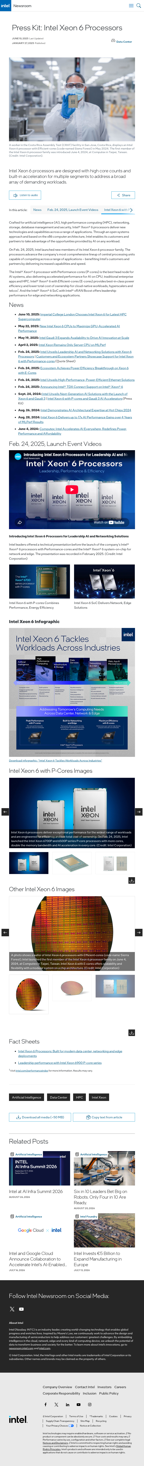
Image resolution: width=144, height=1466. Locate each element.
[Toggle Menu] (131, 5)
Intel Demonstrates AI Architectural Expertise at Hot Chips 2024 (86, 410)
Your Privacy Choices (57, 1425)
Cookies (113, 1416)
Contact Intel (85, 1387)
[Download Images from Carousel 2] (131, 1032)
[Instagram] (89, 1404)
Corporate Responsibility (61, 1393)
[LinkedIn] (67, 1404)
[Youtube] (21, 1309)
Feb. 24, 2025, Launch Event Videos (72, 210)
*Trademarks (96, 1416)
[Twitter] (12, 1309)
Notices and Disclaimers (55, 1442)
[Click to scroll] (131, 209)
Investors (105, 1387)
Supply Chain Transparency (60, 1420)
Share (126, 195)
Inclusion (89, 1393)
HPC (79, 1097)
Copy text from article (107, 1117)
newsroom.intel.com (21, 1348)
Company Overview (57, 1387)
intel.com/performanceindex (32, 1070)
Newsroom (22, 5)
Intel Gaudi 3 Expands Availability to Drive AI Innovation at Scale (84, 338)
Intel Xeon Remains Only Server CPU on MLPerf (72, 345)
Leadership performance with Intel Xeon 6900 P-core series (60, 1063)
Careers (120, 1387)
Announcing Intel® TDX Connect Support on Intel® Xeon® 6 (81, 387)
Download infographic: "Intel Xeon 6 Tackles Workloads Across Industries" (55, 760)
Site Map (85, 1420)
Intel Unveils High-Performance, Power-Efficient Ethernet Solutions (87, 380)
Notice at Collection (90, 1425)
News (37, 210)
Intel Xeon (99, 1097)
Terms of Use (76, 1416)
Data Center (58, 1097)
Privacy (127, 1416)
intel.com (44, 1348)
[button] (25, 195)
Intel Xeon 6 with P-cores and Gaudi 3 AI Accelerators (84, 398)
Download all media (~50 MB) (43, 1117)
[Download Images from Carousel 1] (131, 880)
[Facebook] (45, 1404)
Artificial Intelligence (26, 1097)
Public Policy (108, 1393)
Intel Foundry (88, 1216)
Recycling (101, 1420)
